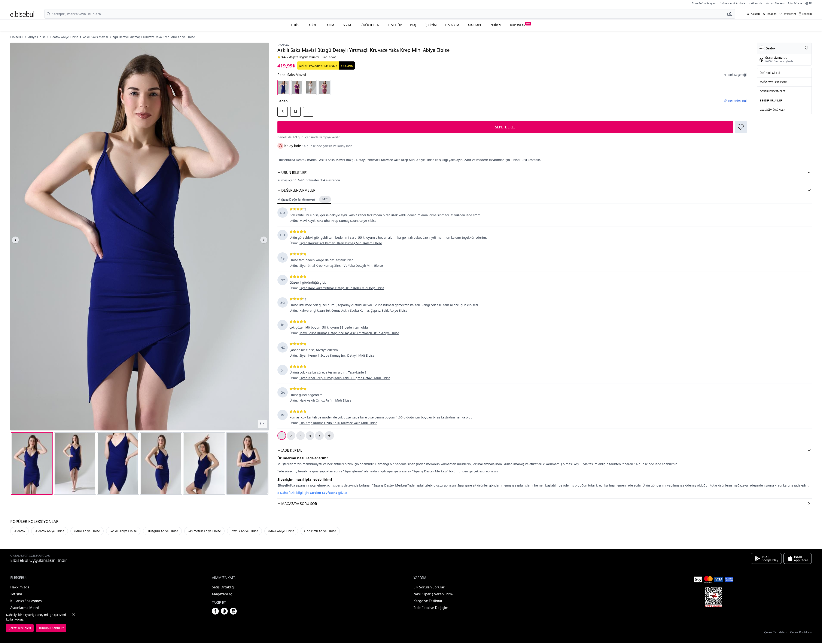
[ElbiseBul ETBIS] (713, 597)
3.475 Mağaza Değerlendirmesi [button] (300, 57)
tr (810, 3)
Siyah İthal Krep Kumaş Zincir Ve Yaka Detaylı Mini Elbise (341, 265)
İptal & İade (795, 3)
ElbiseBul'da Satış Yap (704, 3)
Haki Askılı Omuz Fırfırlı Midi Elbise (325, 400)
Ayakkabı (474, 25)
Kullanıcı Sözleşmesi (26, 600)
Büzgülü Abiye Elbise (163, 531)
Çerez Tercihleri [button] (775, 632)
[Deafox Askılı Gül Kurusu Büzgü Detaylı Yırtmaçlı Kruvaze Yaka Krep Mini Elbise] (324, 87)
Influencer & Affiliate (733, 3)
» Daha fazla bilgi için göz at (312, 492)
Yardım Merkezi (775, 3)
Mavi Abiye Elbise (281, 531)
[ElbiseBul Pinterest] (224, 611)
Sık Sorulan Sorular (429, 587)
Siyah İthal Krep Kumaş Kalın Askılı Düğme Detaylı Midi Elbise (344, 378)
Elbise (295, 25)
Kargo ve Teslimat (428, 600)
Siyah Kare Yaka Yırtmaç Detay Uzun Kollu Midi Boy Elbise (341, 288)
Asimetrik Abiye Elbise (205, 531)
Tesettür (395, 25)
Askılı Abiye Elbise (124, 531)
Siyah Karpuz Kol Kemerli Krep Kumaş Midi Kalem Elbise (340, 243)
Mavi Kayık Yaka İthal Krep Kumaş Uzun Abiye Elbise (337, 220)
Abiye (313, 25)
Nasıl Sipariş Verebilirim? (433, 594)
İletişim (16, 594)
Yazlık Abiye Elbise (245, 531)
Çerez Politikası (801, 632)
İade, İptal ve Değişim (431, 607)
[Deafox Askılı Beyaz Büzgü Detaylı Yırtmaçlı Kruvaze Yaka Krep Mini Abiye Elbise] (311, 87)
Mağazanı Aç (222, 594)
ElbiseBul (17, 37)
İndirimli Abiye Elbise (320, 531)
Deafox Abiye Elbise (64, 37)
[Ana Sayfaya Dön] (22, 14)
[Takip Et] (806, 48)
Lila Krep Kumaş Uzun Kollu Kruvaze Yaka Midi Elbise (338, 423)
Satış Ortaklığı (223, 587)
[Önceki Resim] (15, 240)
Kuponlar (520, 24)
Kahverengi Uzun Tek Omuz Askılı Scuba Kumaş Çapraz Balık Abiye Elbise (353, 310)
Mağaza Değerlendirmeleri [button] (302, 199)
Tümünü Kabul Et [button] (51, 628)
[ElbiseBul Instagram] (233, 611)
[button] (731, 14)
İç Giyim (431, 25)
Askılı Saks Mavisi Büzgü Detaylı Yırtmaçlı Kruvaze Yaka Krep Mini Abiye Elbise (139, 37)
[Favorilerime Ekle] (741, 127)
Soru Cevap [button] (329, 57)
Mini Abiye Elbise (87, 531)
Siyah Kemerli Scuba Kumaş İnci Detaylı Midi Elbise (336, 355)
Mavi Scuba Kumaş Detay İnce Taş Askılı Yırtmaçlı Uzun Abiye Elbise (349, 333)
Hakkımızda (755, 3)
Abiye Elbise (37, 37)
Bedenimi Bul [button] (737, 101)
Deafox (283, 45)
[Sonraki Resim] (263, 240)
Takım (329, 25)
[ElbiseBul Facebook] (215, 611)
